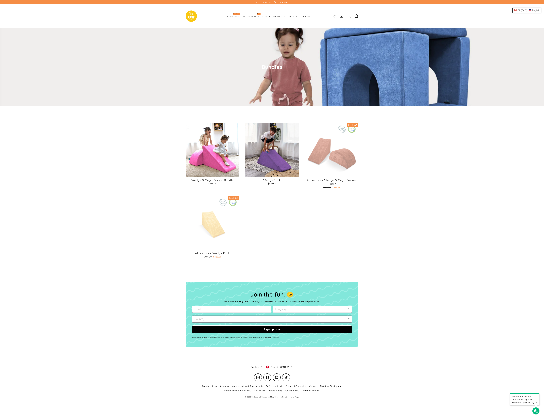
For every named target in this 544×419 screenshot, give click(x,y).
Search (205, 386)
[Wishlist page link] (334, 16)
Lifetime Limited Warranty (237, 390)
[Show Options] (349, 309)
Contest (313, 386)
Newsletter (259, 390)
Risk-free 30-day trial (331, 386)
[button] (527, 10)
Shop (214, 386)
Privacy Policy (275, 390)
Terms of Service (311, 390)
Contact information (295, 386)
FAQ (268, 386)
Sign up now (272, 329)
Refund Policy (292, 390)
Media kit (277, 386)
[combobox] (311, 309)
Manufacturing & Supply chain (247, 386)
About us (224, 386)
